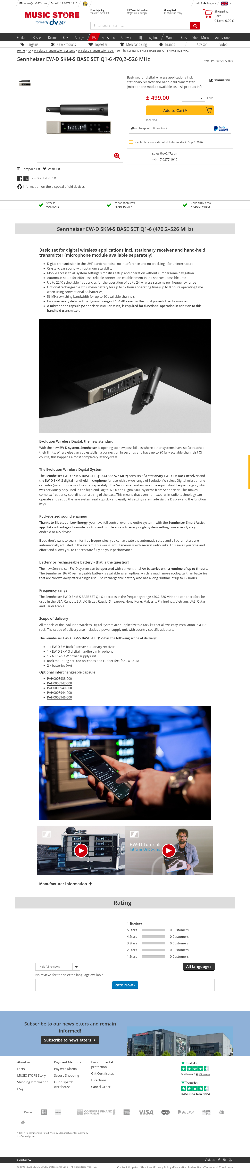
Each (210, 98)
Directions (98, 1080)
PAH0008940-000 (59, 688)
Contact (23, 1160)
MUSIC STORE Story (31, 1075)
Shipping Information (32, 1082)
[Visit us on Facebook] (218, 1160)
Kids (184, 37)
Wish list (54, 169)
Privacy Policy (162, 1167)
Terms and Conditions (218, 1167)
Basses (37, 37)
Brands (170, 44)
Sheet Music (200, 37)
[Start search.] (195, 25)
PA (94, 37)
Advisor (202, 44)
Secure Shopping (66, 1075)
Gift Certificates (102, 1073)
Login (210, 3)
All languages (199, 966)
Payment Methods (67, 1062)
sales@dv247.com (35, 3)
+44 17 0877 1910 (164, 159)
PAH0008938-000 (59, 678)
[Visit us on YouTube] (231, 1160)
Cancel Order (101, 1087)
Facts (21, 1069)
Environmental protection (102, 1064)
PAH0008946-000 (59, 697)
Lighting (153, 37)
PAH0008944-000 (59, 692)
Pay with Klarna (65, 1069)
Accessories (223, 37)
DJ (140, 37)
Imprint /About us (140, 1167)
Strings (79, 37)
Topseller (101, 44)
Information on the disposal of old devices (54, 186)
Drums (52, 37)
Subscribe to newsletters (67, 1040)
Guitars (22, 37)
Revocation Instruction (187, 1167)
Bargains (32, 44)
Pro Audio (108, 37)
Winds (170, 37)
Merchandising (136, 44)
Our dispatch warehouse (63, 1084)
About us (23, 1062)
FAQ (20, 1089)
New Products (66, 44)
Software (127, 37)
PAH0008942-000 (59, 683)
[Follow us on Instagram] (224, 1160)
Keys (66, 37)
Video (224, 44)
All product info (191, 87)
